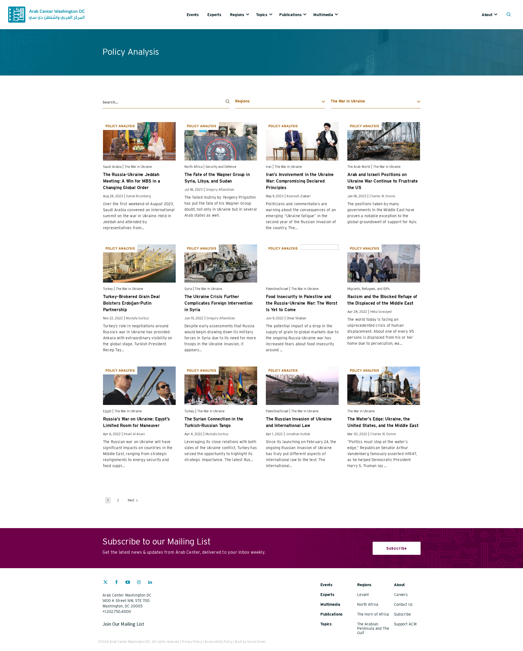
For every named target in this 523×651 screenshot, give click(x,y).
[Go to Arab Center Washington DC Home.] (46, 15)
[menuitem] (197, 14)
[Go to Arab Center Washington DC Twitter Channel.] (105, 583)
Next (131, 500)
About (487, 15)
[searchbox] (166, 102)
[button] (510, 15)
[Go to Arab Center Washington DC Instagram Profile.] (139, 583)
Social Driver (256, 642)
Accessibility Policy (218, 642)
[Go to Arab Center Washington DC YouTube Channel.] (128, 583)
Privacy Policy (192, 642)
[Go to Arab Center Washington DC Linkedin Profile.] (150, 583)
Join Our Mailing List (123, 624)
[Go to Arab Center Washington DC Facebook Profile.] (117, 583)
